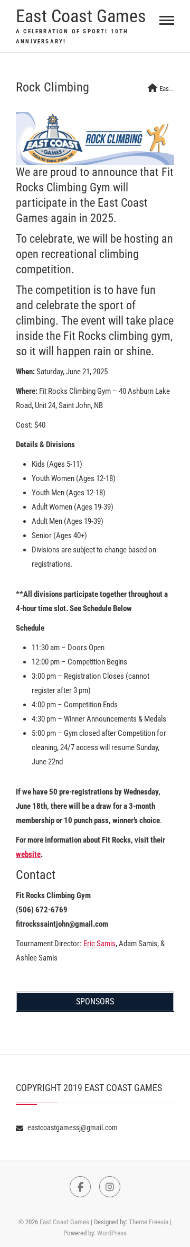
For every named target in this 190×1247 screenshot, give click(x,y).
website (28, 854)
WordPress (112, 1233)
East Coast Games (81, 15)
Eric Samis (99, 943)
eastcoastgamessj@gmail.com (72, 1127)
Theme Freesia (148, 1222)
